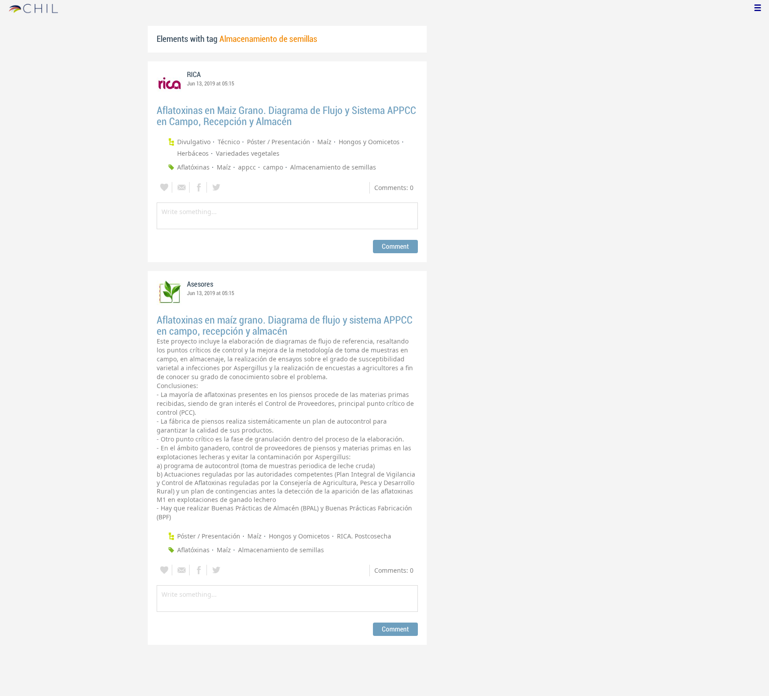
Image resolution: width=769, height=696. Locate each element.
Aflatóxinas (193, 167)
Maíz (324, 142)
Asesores (200, 284)
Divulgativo (193, 142)
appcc (247, 167)
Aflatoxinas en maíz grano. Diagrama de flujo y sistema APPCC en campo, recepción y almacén (285, 326)
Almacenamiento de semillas (333, 167)
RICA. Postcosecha (364, 536)
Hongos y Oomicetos (369, 142)
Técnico (229, 142)
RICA (194, 75)
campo (273, 167)
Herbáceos (193, 153)
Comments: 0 (393, 187)
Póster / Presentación (278, 142)
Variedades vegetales (247, 153)
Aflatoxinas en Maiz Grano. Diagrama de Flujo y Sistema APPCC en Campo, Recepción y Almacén (286, 116)
